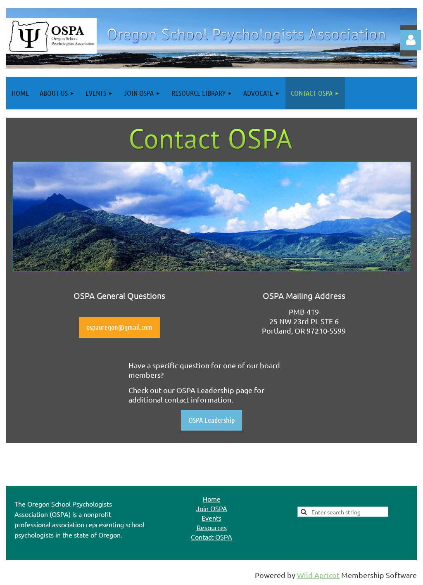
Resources (212, 527)
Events (211, 518)
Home (212, 499)
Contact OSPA (211, 537)
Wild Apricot (318, 575)
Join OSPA (211, 508)
